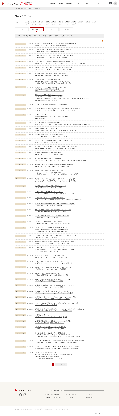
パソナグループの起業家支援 (52, 395)
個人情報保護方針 (39, 409)
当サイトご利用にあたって (27, 409)
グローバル (37, 36)
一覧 (22, 29)
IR (51, 29)
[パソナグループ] (17, 3)
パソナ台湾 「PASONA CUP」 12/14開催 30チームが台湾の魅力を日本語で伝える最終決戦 (51, 89)
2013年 (41, 24)
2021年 (61, 22)
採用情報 (69, 3)
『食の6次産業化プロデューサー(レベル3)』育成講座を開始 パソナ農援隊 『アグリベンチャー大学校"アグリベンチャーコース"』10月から (58, 334)
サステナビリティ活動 (81, 3)
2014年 (34, 24)
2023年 (48, 22)
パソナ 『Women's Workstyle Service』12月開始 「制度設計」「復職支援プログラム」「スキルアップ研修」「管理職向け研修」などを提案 (62, 96)
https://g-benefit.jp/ (40, 118)
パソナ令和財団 (69, 397)
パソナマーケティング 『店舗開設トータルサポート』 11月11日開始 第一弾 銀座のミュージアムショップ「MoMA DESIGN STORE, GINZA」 (56, 180)
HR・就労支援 (27, 36)
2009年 (68, 24)
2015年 (27, 24)
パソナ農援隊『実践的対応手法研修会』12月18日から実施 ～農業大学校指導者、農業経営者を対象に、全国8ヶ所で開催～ (53, 81)
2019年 (74, 22)
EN (115, 3)
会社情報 (52, 3)
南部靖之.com (89, 397)
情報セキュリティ (49, 409)
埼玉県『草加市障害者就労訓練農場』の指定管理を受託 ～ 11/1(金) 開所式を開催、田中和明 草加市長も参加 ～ (51, 229)
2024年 (41, 22)
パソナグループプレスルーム (72, 395)
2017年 (88, 22)
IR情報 (61, 3)
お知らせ (66, 29)
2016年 (94, 22)
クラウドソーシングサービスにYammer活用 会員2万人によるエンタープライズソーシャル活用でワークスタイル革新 (56, 172)
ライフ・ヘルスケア (66, 36)
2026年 (27, 22)
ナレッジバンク (90, 395)
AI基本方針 (57, 409)
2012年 (48, 24)
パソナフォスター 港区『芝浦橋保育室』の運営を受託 (51, 104)
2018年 (81, 22)
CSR (19, 36)
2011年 (54, 24)
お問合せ (17, 409)
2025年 (34, 22)
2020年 (68, 22)
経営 (44, 36)
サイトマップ (65, 409)
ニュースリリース (37, 29)
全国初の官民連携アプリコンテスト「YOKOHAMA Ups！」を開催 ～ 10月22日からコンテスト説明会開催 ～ (54, 249)
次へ (65, 364)
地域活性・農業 (53, 36)
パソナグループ (18, 8)
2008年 (74, 24)
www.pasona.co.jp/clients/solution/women (46, 100)
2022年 (54, 22)
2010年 (61, 24)
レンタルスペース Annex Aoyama (53, 397)
